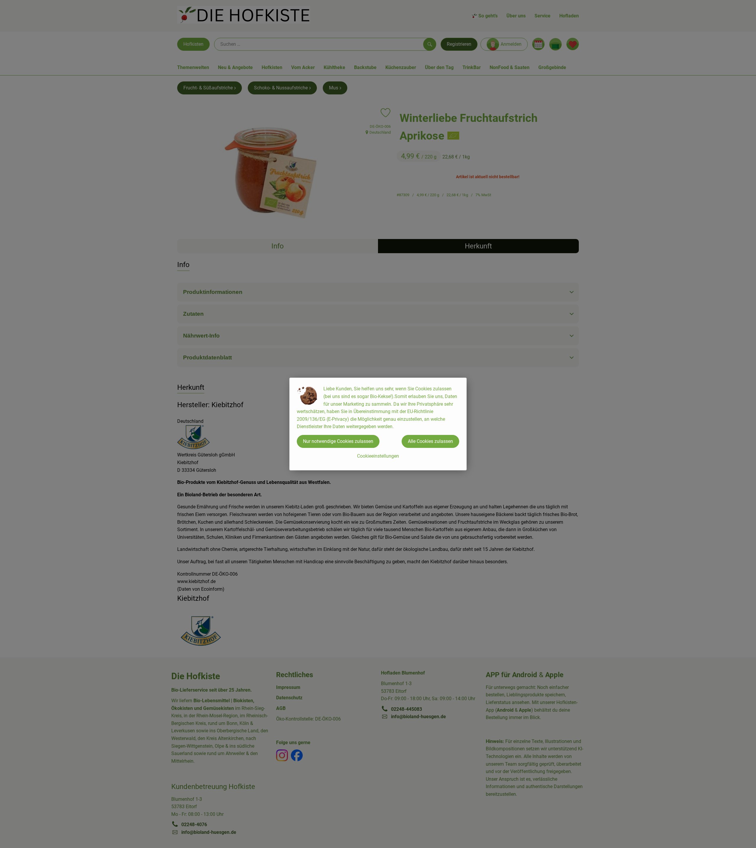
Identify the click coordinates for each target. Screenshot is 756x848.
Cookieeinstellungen (378, 456)
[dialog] (378, 424)
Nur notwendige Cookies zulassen (338, 441)
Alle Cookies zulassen (430, 441)
